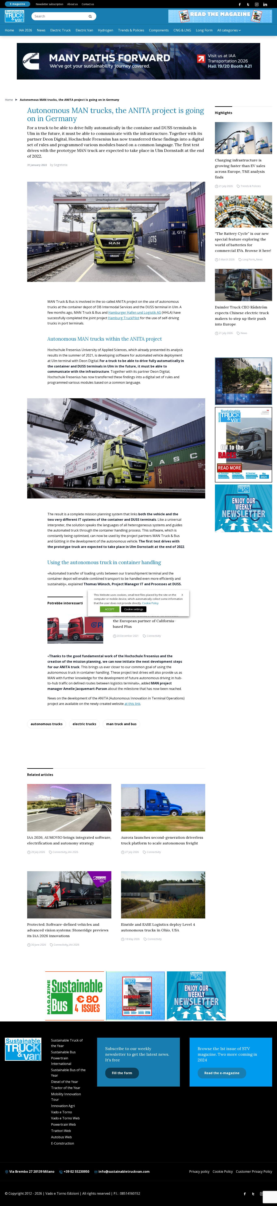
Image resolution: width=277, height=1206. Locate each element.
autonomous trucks (46, 724)
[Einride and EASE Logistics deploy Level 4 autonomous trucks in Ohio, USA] (163, 895)
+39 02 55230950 (76, 1171)
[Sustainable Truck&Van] (14, 16)
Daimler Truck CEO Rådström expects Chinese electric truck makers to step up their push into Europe (242, 315)
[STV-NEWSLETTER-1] (243, 508)
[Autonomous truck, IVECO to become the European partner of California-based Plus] (75, 628)
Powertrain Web (63, 1124)
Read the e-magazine (221, 1073)
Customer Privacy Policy (254, 1171)
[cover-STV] (243, 444)
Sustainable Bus (63, 1052)
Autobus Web (61, 1137)
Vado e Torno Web (65, 1118)
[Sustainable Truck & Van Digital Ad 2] (138, 61)
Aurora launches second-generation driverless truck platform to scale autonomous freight (162, 840)
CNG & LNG (182, 30)
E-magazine (17, 4)
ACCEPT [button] (109, 609)
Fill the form (122, 1073)
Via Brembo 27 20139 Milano (31, 1171)
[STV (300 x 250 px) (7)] (135, 995)
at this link (132, 703)
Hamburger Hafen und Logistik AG (134, 312)
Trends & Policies (131, 30)
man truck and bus (121, 724)
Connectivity (154, 636)
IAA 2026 (25, 30)
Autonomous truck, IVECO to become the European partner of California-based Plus (146, 621)
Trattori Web (61, 1131)
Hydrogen (105, 30)
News (41, 30)
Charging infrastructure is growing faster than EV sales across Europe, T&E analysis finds (240, 168)
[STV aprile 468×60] (220, 16)
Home (9, 30)
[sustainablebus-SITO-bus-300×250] (243, 381)
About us (72, 4)
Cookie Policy (223, 1171)
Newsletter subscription (49, 4)
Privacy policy (199, 1171)
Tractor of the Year (65, 1088)
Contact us (88, 4)
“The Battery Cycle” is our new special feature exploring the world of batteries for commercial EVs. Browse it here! (243, 242)
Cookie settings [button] (133, 609)
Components (159, 30)
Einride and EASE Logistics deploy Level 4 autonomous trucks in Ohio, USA (158, 927)
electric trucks (84, 724)
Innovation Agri (63, 1106)
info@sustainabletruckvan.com (124, 1171)
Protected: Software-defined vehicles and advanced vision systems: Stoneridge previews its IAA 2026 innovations (67, 930)
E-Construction (62, 1143)
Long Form (204, 30)
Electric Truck (60, 30)
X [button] (182, 594)
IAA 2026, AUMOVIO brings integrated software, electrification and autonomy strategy (69, 840)
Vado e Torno (61, 1112)
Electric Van (84, 30)
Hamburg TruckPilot (123, 318)
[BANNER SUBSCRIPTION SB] (74, 995)
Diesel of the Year (64, 1081)
